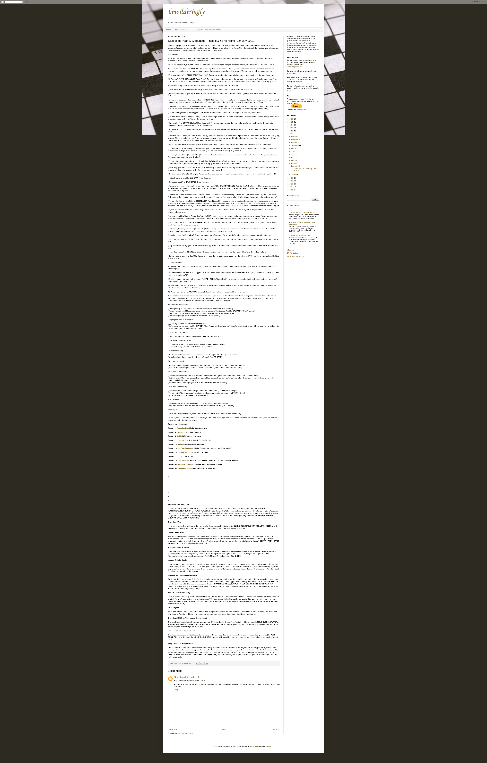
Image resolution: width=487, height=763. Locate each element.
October (294, 142)
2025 (291, 122)
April (293, 160)
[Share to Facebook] (204, 663)
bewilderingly (186, 12)
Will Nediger (294, 253)
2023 (291, 128)
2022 (291, 131)
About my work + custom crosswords (206, 30)
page (289, 90)
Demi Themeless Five (186, 464)
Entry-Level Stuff (184, 468)
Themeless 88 (183, 440)
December (295, 136)
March (293, 163)
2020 (291, 178)
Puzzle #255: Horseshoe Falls (299, 236)
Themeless (181, 432)
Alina (176, 677)
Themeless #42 (183, 460)
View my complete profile (296, 256)
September (295, 145)
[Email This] (197, 663)
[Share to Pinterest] (207, 663)
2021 (291, 134)
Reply (176, 690)
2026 (291, 119)
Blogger (270, 747)
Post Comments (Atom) (185, 733)
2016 (291, 190)
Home (168, 30)
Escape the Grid (181, 30)
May (293, 157)
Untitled (180, 436)
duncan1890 (254, 747)
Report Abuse (293, 206)
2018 (291, 184)
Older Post (275, 729)
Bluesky (313, 62)
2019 (291, 181)
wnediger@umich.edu (294, 67)
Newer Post (173, 729)
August (294, 148)
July (292, 151)
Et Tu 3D (181, 456)
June (293, 154)
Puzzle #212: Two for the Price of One (302, 213)
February (294, 166)
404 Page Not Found (185, 448)
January (294, 174)
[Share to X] (202, 663)
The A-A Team (183, 452)
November (295, 139)
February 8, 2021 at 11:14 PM (189, 677)
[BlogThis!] (199, 663)
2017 (291, 187)
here (300, 82)
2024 (291, 125)
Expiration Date (183, 428)
